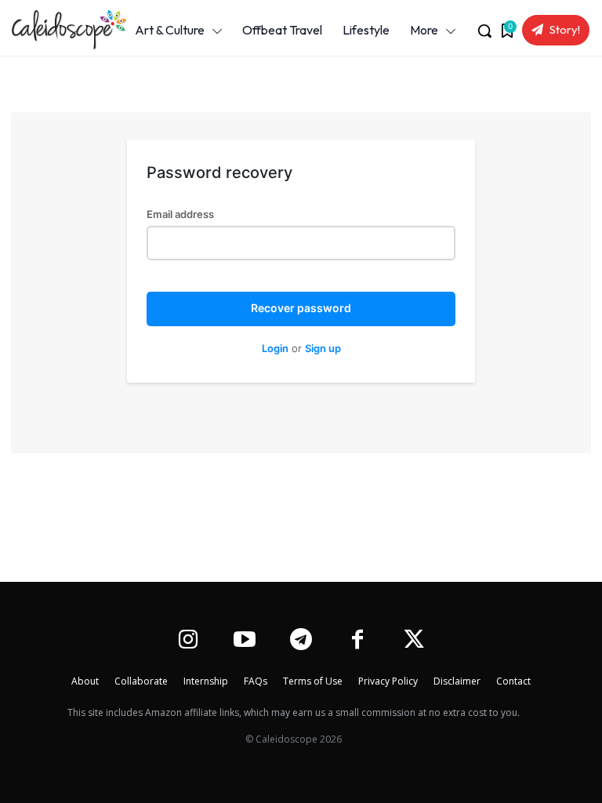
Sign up (323, 348)
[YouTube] (244, 641)
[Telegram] (300, 641)
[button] (484, 30)
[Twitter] (414, 641)
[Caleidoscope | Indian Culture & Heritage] (60, 29)
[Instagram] (187, 641)
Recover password (301, 307)
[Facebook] (358, 641)
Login (275, 348)
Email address (180, 214)
